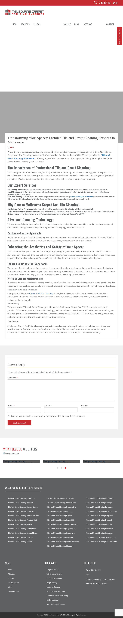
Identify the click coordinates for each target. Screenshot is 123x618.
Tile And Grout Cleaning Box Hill (20, 503)
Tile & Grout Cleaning (42, 39)
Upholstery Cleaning (41, 44)
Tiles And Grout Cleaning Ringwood (99, 516)
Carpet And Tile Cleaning (41, 293)
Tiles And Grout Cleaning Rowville (99, 524)
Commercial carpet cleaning (57, 596)
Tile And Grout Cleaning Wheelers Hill (61, 503)
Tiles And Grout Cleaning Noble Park (100, 498)
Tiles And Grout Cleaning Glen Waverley (62, 524)
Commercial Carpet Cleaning (44, 64)
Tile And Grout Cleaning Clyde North (22, 511)
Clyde (85, 34)
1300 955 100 (104, 3)
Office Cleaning (39, 69)
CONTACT (110, 24)
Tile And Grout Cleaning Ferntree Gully (23, 520)
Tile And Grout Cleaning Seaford (20, 542)
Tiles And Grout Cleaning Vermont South (101, 537)
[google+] (93, 589)
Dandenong (87, 64)
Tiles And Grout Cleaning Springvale (99, 533)
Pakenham (86, 59)
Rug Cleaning (38, 49)
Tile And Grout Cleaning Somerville (60, 498)
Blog (76, 24)
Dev (12, 147)
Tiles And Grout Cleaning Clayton (59, 516)
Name (11, 405)
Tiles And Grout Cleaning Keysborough (62, 529)
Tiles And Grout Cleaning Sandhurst (99, 529)
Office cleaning (52, 600)
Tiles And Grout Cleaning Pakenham (99, 507)
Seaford (86, 39)
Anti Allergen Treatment (43, 59)
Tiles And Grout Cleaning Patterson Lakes (101, 511)
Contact (11, 578)
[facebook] (7, 2)
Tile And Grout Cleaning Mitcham (20, 524)
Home (15, 24)
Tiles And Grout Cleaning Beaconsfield (61, 507)
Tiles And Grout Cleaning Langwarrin (61, 533)
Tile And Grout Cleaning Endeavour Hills (23, 516)
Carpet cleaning (52, 570)
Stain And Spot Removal (42, 73)
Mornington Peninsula (92, 89)
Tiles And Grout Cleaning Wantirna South (101, 542)
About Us (25, 24)
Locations (87, 24)
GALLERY (67, 24)
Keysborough (88, 73)
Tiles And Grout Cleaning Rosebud (99, 520)
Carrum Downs (89, 83)
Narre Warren (88, 79)
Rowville (86, 49)
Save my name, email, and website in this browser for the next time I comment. (48, 416)
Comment (13, 377)
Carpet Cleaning (39, 34)
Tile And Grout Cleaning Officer (20, 537)
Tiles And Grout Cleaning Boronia (59, 511)
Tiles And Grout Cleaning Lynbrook (60, 537)
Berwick (86, 44)
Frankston (87, 54)
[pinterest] (12, 2)
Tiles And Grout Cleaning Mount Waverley (63, 542)
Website (85, 405)
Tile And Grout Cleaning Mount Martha (22, 533)
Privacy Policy (13, 583)
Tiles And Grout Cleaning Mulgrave (60, 546)
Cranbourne (87, 69)
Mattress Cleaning (41, 54)
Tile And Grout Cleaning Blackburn (21, 498)
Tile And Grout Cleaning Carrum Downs (23, 507)
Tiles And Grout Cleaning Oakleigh (99, 503)
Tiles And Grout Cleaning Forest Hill (60, 520)
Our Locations (13, 591)
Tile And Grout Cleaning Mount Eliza (22, 529)
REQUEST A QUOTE (119, 36)
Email (48, 405)
